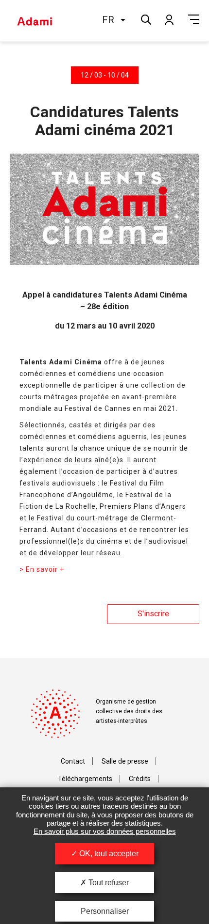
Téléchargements (85, 779)
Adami (34, 21)
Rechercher (145, 19)
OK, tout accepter (108, 853)
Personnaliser (105, 911)
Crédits (140, 779)
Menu (193, 19)
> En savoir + (41, 569)
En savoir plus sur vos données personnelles (105, 831)
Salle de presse (125, 761)
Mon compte (169, 19)
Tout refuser (108, 882)
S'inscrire (153, 613)
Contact (73, 761)
